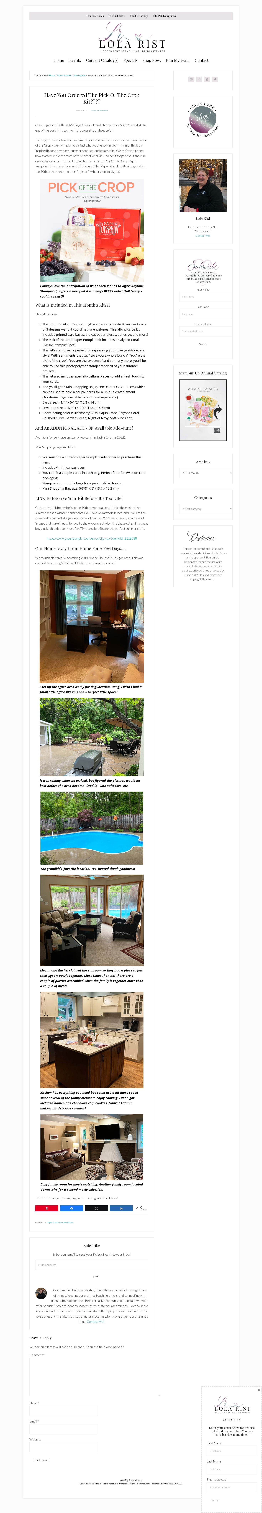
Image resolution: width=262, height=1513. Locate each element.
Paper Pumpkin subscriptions (60, 1222)
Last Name (203, 306)
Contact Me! (95, 1321)
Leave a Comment (99, 110)
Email (34, 1421)
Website (35, 1439)
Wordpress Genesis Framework (134, 1483)
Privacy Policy (135, 1480)
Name (34, 1403)
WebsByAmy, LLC (173, 1483)
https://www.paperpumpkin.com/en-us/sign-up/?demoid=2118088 (92, 538)
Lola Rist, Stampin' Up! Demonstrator (131, 38)
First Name (203, 289)
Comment (37, 1355)
